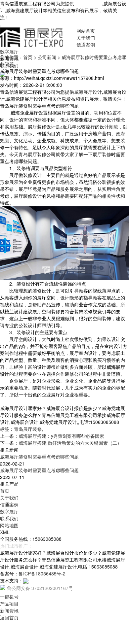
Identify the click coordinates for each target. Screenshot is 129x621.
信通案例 (85, 44)
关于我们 (85, 37)
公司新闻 (47, 57)
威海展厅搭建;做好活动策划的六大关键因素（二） (70, 442)
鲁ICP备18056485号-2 (42, 573)
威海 (58, 545)
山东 (68, 545)
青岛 (37, 545)
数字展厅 (9, 51)
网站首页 (85, 30)
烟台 (47, 545)
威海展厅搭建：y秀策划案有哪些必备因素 (61, 435)
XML (5, 532)
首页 (27, 57)
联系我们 (9, 518)
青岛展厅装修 (28, 429)
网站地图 (9, 525)
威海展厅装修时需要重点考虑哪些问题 (39, 456)
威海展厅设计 (88, 3)
